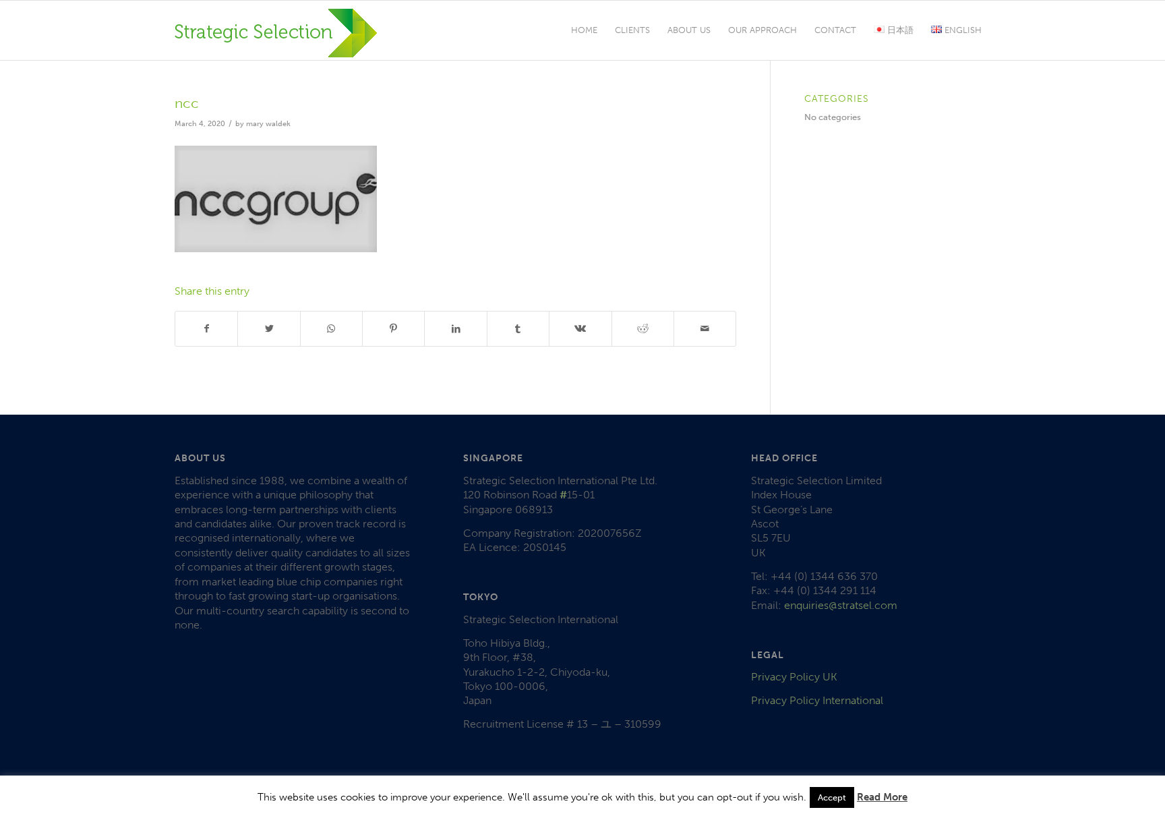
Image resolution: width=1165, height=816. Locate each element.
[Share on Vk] (580, 329)
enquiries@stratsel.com (840, 605)
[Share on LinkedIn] (455, 329)
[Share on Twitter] (268, 329)
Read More (882, 797)
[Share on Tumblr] (518, 329)
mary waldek (268, 123)
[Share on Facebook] (206, 329)
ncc (187, 102)
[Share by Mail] (705, 329)
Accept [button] (832, 797)
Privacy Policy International (817, 700)
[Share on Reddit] (643, 329)
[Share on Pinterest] (393, 329)
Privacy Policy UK (794, 676)
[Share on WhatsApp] (331, 329)
